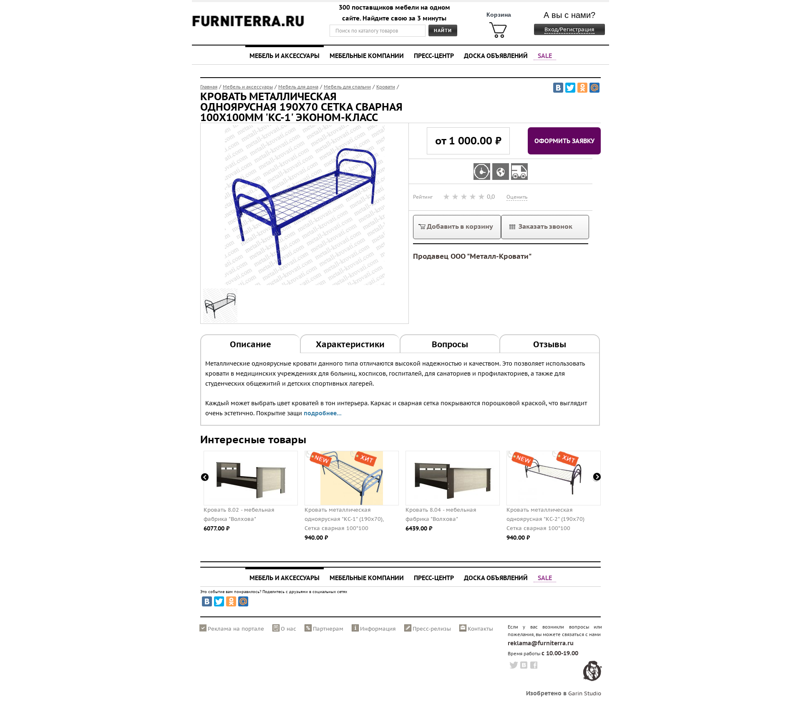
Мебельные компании (367, 55)
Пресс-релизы (432, 628)
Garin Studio (584, 693)
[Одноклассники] (582, 88)
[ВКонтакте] (558, 88)
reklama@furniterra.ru (541, 643)
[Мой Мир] (594, 88)
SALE (545, 55)
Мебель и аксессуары (284, 55)
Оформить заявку (564, 140)
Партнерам (328, 628)
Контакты (480, 628)
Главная (208, 87)
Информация (378, 628)
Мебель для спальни (347, 87)
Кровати (385, 87)
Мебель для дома (298, 87)
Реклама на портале (236, 628)
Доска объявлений (496, 55)
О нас (288, 628)
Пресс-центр (434, 55)
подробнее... (323, 413)
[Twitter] (570, 88)
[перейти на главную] (248, 26)
